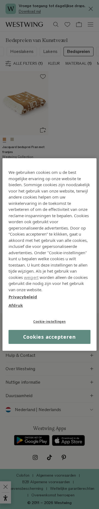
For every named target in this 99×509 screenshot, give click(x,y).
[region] (49, 254)
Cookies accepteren (49, 336)
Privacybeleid (23, 296)
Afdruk (16, 305)
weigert (31, 277)
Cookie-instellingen (49, 321)
